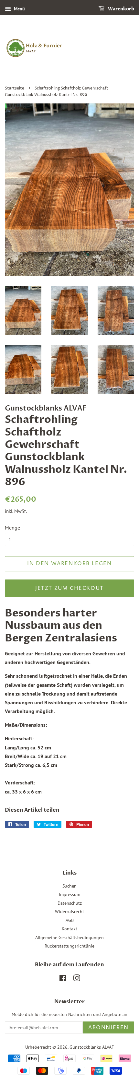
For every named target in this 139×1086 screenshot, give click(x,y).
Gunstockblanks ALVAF (92, 1047)
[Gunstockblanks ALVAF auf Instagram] (76, 979)
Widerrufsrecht (69, 911)
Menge (12, 527)
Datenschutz (70, 903)
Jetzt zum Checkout (69, 588)
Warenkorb (120, 9)
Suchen (69, 886)
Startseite (14, 88)
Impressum (69, 894)
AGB (70, 920)
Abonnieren (108, 1027)
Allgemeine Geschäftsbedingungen (69, 937)
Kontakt (69, 929)
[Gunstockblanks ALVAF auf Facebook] (63, 979)
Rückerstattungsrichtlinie (69, 946)
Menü (19, 9)
